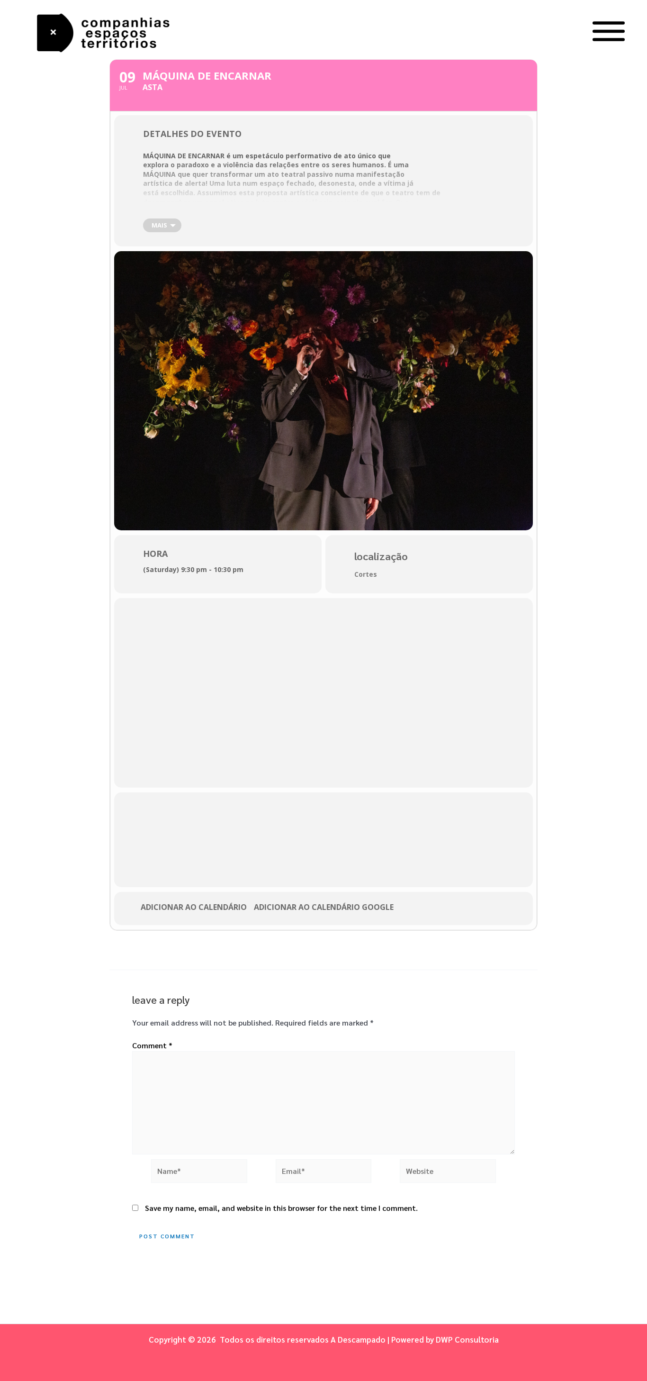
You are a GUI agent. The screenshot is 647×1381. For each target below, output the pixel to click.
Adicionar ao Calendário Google (324, 907)
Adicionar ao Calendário (194, 907)
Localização (381, 556)
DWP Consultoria (467, 1339)
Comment (152, 1045)
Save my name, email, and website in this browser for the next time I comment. (281, 1208)
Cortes (365, 574)
